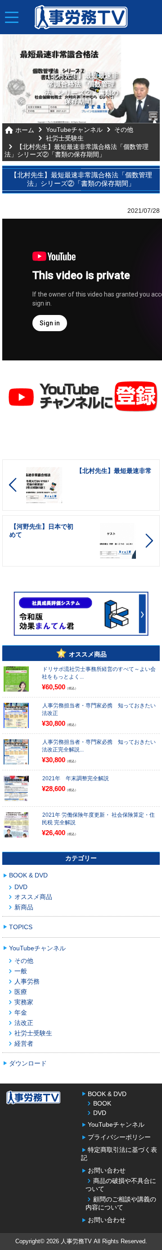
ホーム (24, 130)
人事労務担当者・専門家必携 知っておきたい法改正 (99, 709)
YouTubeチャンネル (74, 129)
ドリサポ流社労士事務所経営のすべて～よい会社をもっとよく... (99, 673)
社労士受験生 (65, 138)
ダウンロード (28, 1063)
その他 (123, 129)
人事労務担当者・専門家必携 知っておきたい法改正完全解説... (99, 746)
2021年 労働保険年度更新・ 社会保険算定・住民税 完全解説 (98, 819)
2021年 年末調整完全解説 (75, 778)
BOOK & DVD (28, 875)
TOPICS (20, 927)
